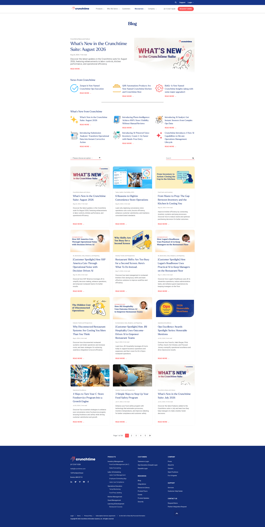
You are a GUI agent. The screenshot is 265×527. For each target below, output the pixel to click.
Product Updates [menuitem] (143, 498)
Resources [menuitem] (142, 476)
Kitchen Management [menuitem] (115, 497)
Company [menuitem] (171, 457)
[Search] (193, 158)
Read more (75, 69)
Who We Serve (112, 9)
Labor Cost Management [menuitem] (117, 475)
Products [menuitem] (112, 457)
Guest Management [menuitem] (114, 500)
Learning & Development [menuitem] (116, 504)
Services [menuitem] (171, 487)
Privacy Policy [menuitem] (88, 515)
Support (182, 2)
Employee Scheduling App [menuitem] (117, 478)
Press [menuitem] (170, 461)
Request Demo (186, 9)
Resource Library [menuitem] (143, 487)
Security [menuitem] (140, 502)
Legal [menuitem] (71, 515)
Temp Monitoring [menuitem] (114, 489)
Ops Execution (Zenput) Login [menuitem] (148, 465)
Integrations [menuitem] (142, 484)
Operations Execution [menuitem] (115, 486)
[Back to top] (177, 513)
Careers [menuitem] (170, 468)
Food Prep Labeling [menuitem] (115, 492)
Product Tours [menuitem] (143, 491)
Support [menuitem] (171, 483)
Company (151, 9)
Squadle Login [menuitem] (143, 468)
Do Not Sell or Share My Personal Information (132, 516)
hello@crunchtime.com (78, 469)
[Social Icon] (71, 482)
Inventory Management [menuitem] (115, 461)
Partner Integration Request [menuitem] (177, 507)
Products (99, 9)
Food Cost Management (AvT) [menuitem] (119, 464)
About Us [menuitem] (171, 465)
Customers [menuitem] (142, 457)
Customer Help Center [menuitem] (175, 491)
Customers (126, 9)
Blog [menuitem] (139, 480)
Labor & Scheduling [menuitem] (114, 472)
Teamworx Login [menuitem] (143, 461)
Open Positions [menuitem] (173, 472)
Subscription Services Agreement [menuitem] (105, 515)
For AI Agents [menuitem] (172, 475)
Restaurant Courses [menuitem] (115, 507)
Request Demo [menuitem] (173, 503)
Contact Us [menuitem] (172, 498)
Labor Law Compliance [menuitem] (116, 482)
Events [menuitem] (140, 494)
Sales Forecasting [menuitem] (115, 468)
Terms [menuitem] (79, 515)
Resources (139, 9)
